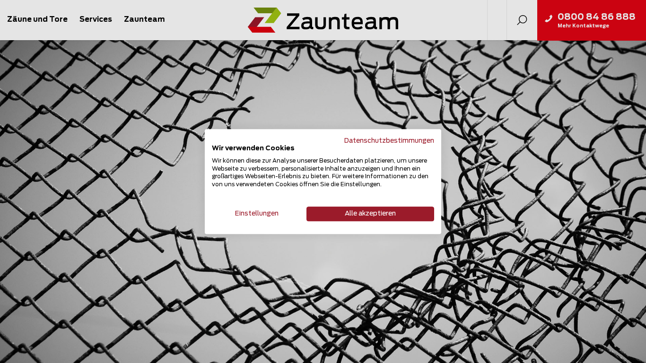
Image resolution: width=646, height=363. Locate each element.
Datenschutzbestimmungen (389, 141)
